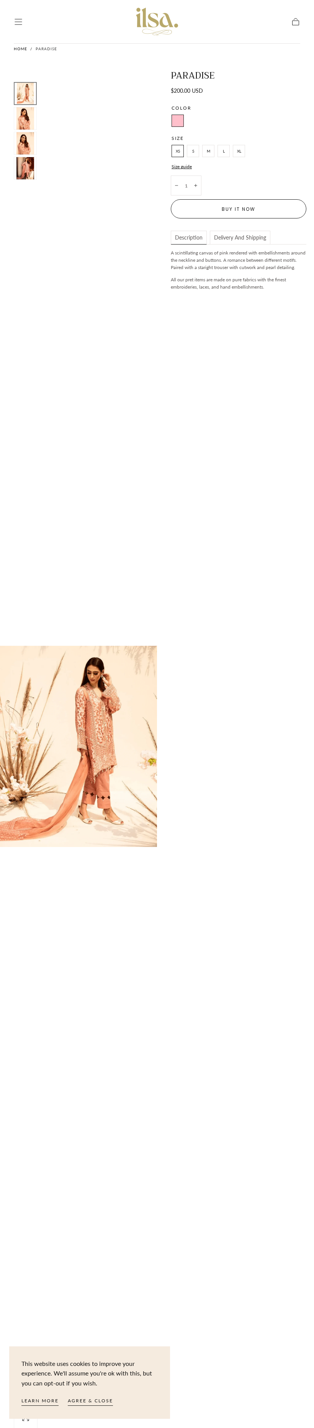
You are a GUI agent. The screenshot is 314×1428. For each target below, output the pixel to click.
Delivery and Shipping (240, 237)
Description (189, 237)
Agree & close (90, 1400)
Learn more (40, 1400)
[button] (18, 21)
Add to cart (256, 185)
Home (20, 48)
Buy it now (238, 209)
